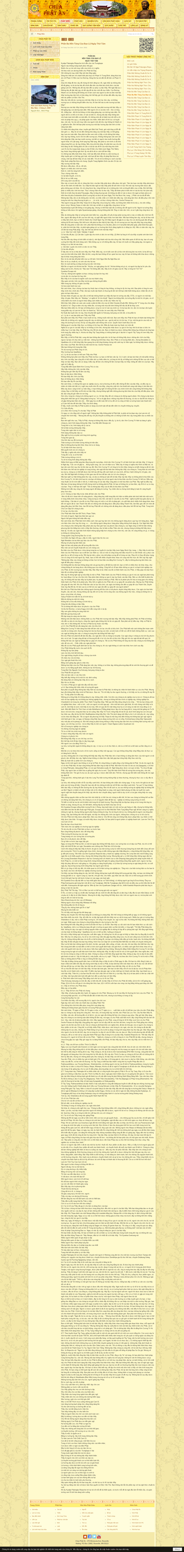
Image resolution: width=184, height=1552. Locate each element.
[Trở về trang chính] (85, 1539)
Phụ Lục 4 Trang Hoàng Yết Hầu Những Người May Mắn (140, 153)
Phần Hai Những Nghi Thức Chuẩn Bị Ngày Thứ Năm (140, 85)
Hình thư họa (136, 1529)
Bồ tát (109, 1513)
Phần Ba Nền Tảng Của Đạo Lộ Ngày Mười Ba (140, 110)
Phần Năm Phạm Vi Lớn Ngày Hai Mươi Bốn (140, 144)
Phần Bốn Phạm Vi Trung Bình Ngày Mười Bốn (140, 113)
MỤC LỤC (130, 61)
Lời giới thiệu (132, 64)
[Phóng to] (71, 39)
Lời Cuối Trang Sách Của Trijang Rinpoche (140, 147)
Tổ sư (109, 1519)
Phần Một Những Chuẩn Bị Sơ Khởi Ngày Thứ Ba (140, 79)
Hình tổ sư (135, 1519)
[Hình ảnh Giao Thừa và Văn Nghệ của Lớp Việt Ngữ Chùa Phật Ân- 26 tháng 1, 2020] (43, 104)
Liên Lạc (34, 1519)
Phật (108, 1509)
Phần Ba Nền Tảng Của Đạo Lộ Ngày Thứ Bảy (140, 92)
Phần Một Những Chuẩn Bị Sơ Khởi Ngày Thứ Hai (140, 76)
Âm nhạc (84, 1529)
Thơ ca (84, 1523)
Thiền (58, 1513)
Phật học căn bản (62, 1519)
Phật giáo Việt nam (112, 1523)
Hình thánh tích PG (138, 1523)
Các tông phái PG (112, 1529)
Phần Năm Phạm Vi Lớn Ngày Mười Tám (140, 125)
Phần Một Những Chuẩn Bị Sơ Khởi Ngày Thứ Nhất (140, 73)
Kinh (58, 1523)
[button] (37, 21)
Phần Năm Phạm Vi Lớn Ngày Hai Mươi (140, 132)
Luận (58, 1529)
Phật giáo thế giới (112, 1526)
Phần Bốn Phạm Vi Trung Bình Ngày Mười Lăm (140, 116)
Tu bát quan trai (37, 1526)
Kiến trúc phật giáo (87, 1513)
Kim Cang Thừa (62, 1516)
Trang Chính (35, 1505)
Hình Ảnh (45, 77)
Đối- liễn (84, 1526)
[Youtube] (99, 1539)
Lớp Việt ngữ (36, 1523)
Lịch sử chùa (36, 1513)
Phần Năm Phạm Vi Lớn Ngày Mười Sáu (140, 119)
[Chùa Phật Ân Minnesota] (102, 9)
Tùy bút (84, 1519)
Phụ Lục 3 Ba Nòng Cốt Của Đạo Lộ (140, 150)
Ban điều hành (36, 1516)
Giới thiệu (35, 1509)
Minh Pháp (45, 88)
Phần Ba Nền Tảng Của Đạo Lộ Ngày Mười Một (140, 104)
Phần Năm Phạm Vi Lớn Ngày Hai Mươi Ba (140, 141)
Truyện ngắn (86, 1516)
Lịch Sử (108, 1505)
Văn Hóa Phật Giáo (87, 1505)
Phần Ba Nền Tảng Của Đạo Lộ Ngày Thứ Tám (140, 95)
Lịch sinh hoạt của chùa (39, 1529)
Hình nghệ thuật (137, 1526)
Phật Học (58, 1505)
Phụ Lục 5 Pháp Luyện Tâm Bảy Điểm (140, 156)
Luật (58, 1526)
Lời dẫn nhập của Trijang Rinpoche (139, 70)
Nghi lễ (84, 1509)
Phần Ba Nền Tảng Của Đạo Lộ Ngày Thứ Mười (140, 101)
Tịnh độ (59, 1509)
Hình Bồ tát (135, 1516)
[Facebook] (90, 1539)
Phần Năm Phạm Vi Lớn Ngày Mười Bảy (140, 122)
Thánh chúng (111, 1516)
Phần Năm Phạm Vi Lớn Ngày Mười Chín (140, 128)
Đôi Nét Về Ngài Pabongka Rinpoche (140, 67)
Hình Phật (135, 1513)
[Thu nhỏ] (64, 39)
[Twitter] (94, 1539)
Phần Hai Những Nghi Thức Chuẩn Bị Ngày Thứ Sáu (140, 89)
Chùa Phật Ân (136, 1509)
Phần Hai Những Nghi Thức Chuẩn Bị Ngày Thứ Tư (140, 82)
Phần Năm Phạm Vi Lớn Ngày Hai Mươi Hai (140, 138)
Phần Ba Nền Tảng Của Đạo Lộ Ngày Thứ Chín (140, 98)
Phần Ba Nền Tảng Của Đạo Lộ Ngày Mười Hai (140, 107)
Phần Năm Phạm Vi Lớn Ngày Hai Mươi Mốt (140, 135)
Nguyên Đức (35, 88)
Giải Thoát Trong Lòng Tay (139, 57)
